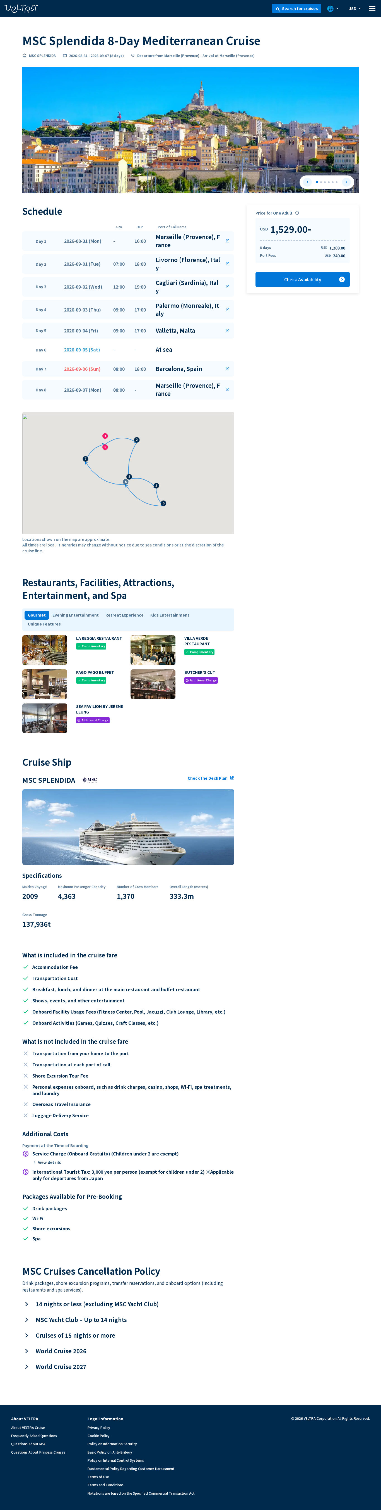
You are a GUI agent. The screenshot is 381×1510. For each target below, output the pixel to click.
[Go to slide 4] (329, 182)
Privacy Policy (99, 1427)
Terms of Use (98, 1476)
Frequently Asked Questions (34, 1435)
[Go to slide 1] (317, 182)
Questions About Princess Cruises (38, 1452)
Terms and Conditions (106, 1484)
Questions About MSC (28, 1443)
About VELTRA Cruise (28, 1427)
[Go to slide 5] (333, 182)
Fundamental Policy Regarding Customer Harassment (131, 1468)
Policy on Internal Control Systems (116, 1460)
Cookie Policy (99, 1435)
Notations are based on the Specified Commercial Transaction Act (141, 1493)
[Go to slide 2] (321, 182)
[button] (128, 241)
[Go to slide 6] (336, 182)
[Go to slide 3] (325, 182)
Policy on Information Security (112, 1443)
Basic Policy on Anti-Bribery (110, 1452)
